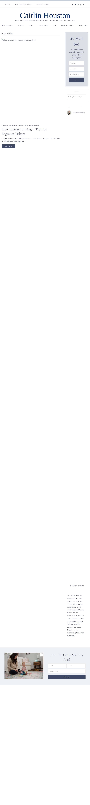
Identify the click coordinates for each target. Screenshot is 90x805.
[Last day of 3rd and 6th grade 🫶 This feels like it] (81, 502)
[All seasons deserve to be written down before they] (81, 355)
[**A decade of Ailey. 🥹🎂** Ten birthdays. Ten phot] (71, 190)
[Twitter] (76, 2)
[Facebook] (73, 2)
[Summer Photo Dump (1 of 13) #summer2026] (71, 297)
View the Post (8, 146)
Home (4, 33)
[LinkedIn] (84, 2)
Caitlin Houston (45, 15)
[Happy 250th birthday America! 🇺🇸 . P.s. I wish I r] (71, 449)
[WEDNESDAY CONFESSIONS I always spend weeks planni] (81, 202)
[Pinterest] (78, 2)
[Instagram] (81, 2)
